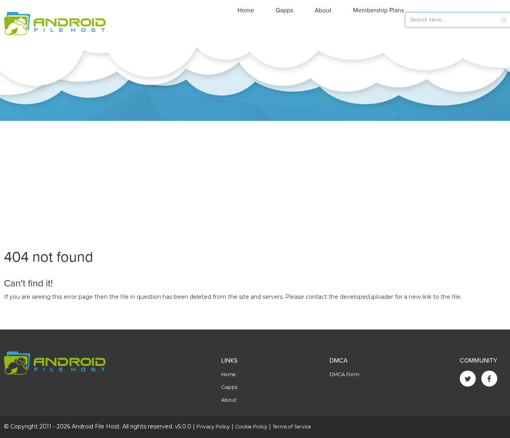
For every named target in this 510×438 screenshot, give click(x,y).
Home (245, 10)
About (323, 10)
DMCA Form (344, 374)
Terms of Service (292, 427)
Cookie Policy (251, 427)
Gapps (284, 10)
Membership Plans (378, 10)
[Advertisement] (255, 181)
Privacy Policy (213, 427)
